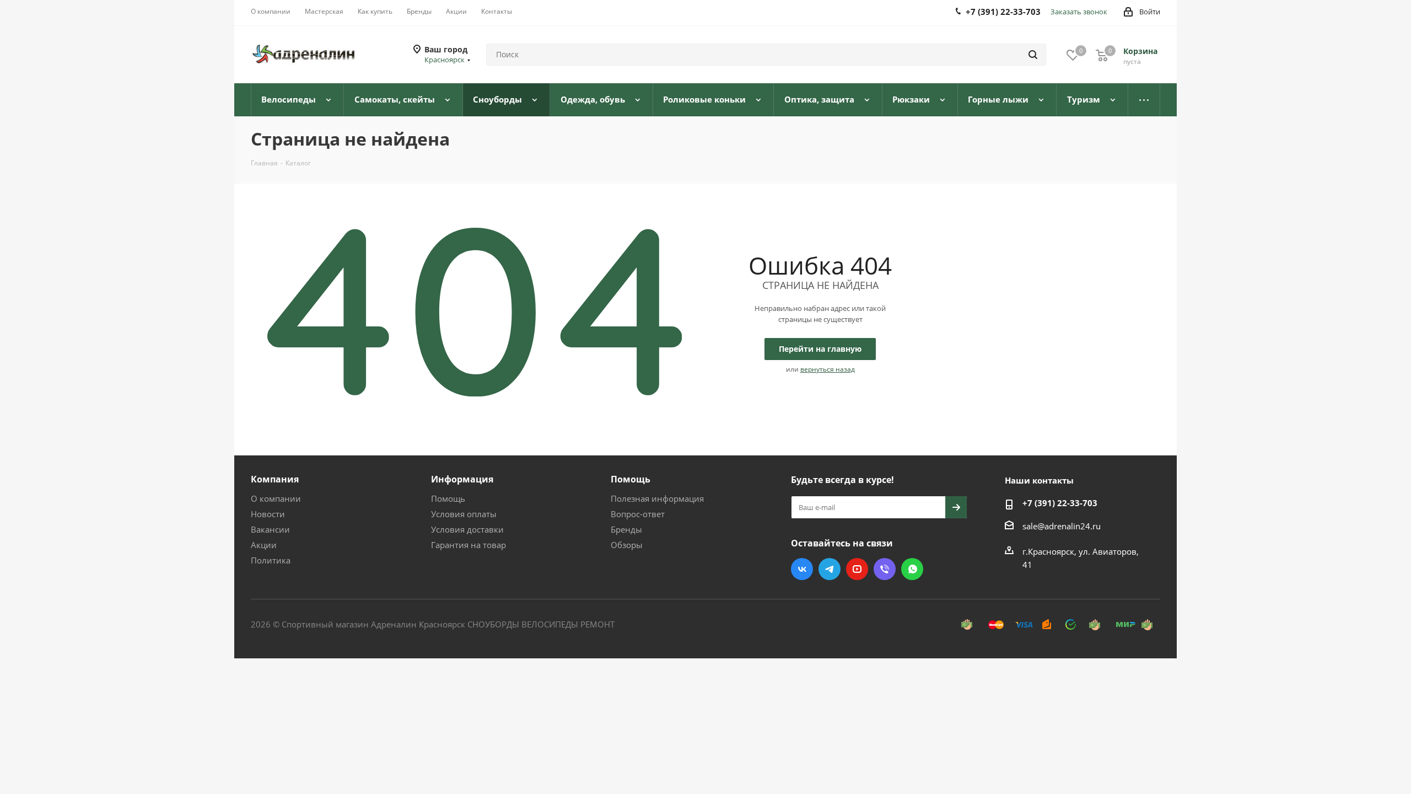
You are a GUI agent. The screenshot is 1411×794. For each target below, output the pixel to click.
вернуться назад (827, 369)
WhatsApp (912, 569)
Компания (275, 479)
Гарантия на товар (468, 544)
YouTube (857, 569)
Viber (885, 569)
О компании (276, 498)
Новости (268, 513)
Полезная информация (657, 498)
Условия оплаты (464, 513)
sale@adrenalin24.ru (1061, 526)
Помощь (448, 498)
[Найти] (1033, 55)
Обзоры (627, 544)
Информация (462, 479)
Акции (264, 544)
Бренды (626, 529)
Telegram (829, 569)
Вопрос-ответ (638, 513)
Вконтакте (802, 569)
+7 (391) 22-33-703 (1059, 502)
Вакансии (270, 529)
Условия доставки (467, 529)
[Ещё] (1144, 99)
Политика (270, 560)
